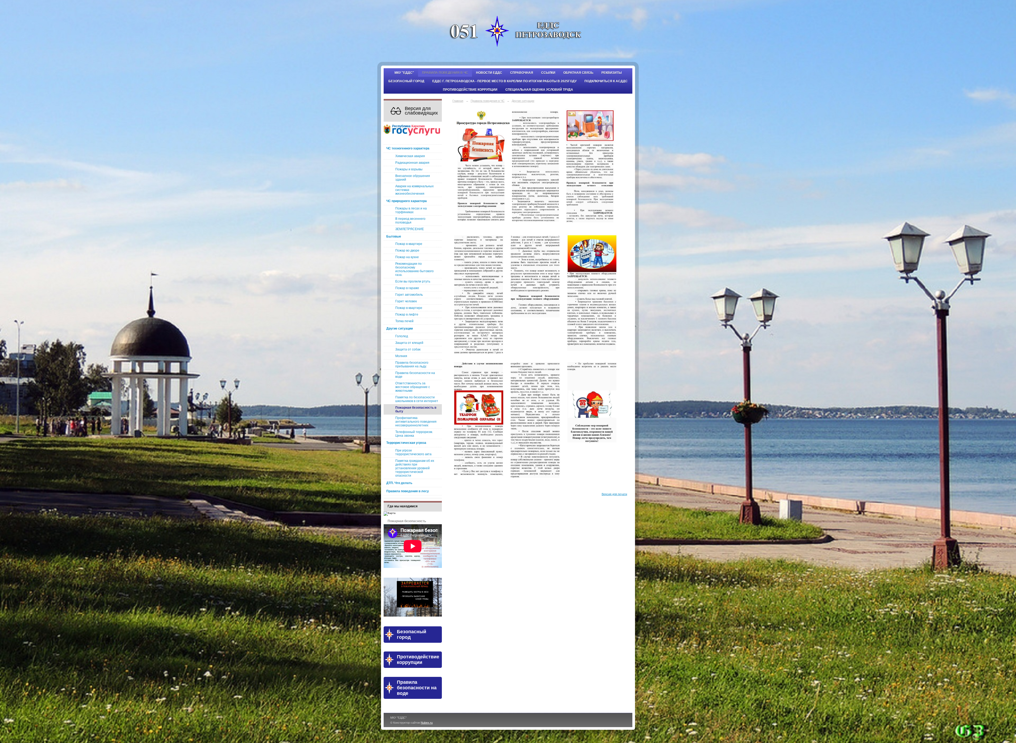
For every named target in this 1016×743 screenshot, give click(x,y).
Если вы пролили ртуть (412, 281)
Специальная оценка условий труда (539, 90)
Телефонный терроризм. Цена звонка (414, 433)
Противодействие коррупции (470, 90)
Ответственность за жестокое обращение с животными (412, 387)
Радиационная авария (412, 163)
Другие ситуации (399, 328)
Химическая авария (410, 156)
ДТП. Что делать (399, 483)
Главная (457, 100)
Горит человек (406, 301)
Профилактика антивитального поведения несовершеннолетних (416, 421)
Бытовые (393, 236)
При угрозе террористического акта (413, 452)
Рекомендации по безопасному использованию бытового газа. (414, 269)
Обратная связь (578, 73)
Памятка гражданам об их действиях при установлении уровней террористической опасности (414, 468)
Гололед (401, 336)
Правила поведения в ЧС (445, 73)
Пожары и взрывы (409, 169)
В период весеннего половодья (410, 220)
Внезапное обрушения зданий (412, 177)
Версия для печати (614, 494)
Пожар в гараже (407, 288)
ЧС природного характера (406, 201)
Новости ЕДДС (489, 73)
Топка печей (404, 321)
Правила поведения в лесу (407, 491)
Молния (401, 356)
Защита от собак (407, 349)
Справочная (521, 73)
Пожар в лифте (406, 314)
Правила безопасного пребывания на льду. (411, 364)
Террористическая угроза (406, 443)
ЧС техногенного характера (407, 148)
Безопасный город (406, 81)
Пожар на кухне (407, 257)
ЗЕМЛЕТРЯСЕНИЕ (409, 229)
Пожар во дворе (407, 250)
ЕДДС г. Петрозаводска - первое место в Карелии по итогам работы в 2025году (504, 81)
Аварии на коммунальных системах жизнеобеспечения (414, 189)
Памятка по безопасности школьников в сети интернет (416, 399)
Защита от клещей (409, 343)
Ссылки (548, 73)
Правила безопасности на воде (415, 375)
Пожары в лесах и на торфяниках (411, 210)
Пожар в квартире (408, 244)
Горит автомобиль (409, 295)
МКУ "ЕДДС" (404, 73)
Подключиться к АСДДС (606, 81)
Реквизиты (611, 73)
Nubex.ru (427, 722)
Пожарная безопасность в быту (415, 409)
